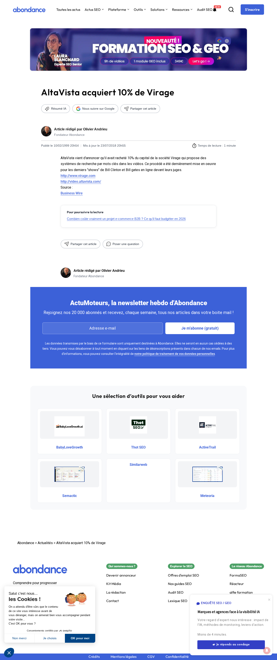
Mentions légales (124, 657)
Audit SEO (205, 9)
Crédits (94, 657)
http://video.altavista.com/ (81, 181)
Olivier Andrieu (95, 129)
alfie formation (241, 592)
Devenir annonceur (121, 575)
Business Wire (72, 193)
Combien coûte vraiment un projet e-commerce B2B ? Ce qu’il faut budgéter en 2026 (126, 219)
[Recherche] (231, 9)
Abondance (25, 543)
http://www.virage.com (78, 176)
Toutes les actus (68, 9)
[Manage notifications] (266, 650)
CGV (151, 657)
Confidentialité (177, 657)
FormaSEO (238, 575)
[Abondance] (29, 9)
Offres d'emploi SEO (183, 575)
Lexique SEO (177, 601)
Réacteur (237, 584)
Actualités (45, 543)
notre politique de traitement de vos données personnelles (174, 354)
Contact (112, 601)
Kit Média (113, 584)
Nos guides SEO (180, 584)
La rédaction (116, 592)
